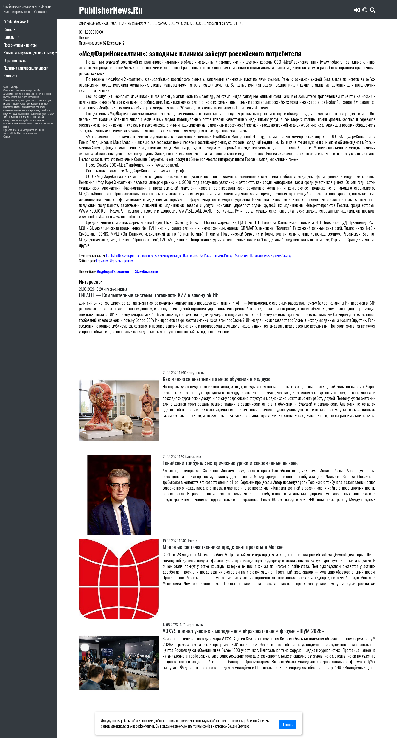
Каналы (13, 37)
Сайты (8, 29)
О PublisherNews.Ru (17, 22)
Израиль (115, 261)
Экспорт (287, 255)
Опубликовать (12, 6)
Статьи (6, 136)
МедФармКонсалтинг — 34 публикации (127, 272)
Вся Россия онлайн (211, 255)
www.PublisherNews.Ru (14, 133)
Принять (287, 724)
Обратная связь (15, 60)
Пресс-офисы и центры (20, 45)
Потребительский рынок (265, 255)
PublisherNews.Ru (111, 9)
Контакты (10, 76)
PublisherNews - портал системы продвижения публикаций (144, 255)
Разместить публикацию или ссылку (29, 52)
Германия (102, 261)
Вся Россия (190, 255)
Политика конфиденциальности (26, 68)
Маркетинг (242, 255)
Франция (127, 261)
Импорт (229, 255)
